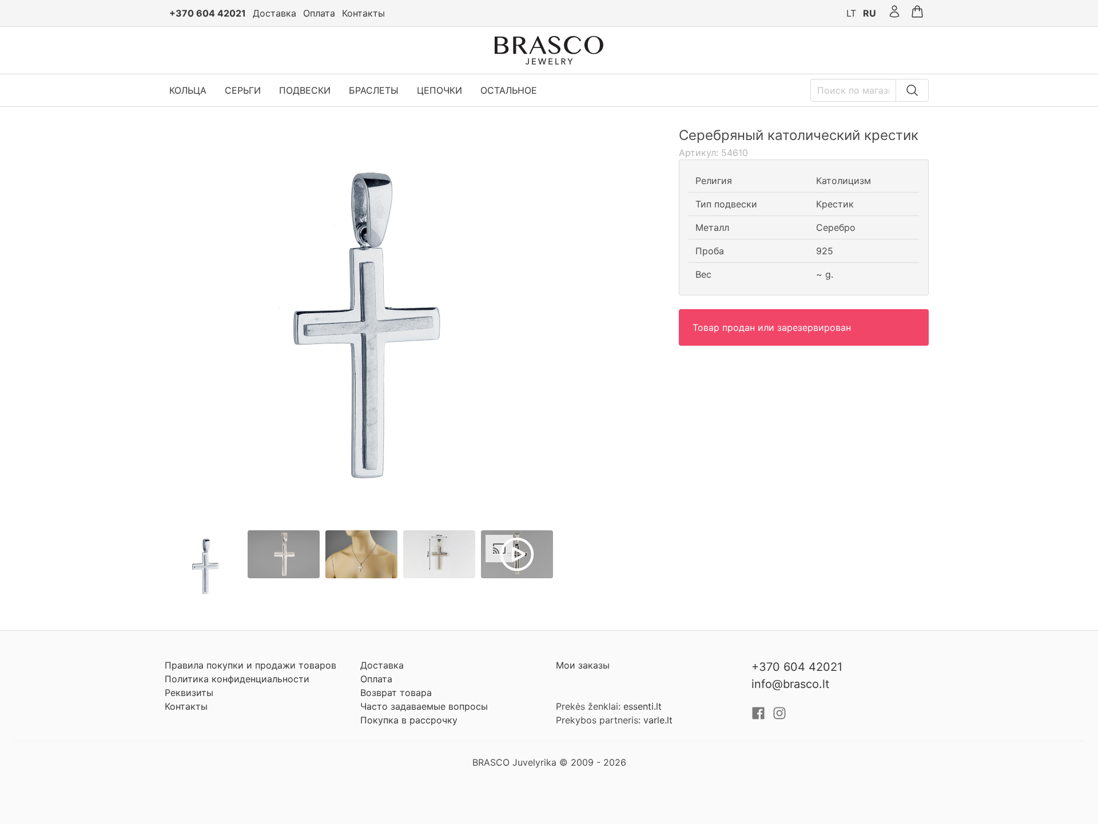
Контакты (363, 13)
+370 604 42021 (207, 13)
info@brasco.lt (790, 684)
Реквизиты (189, 692)
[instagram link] (779, 716)
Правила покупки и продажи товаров (250, 665)
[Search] (912, 90)
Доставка (274, 13)
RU (869, 13)
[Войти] (894, 13)
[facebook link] (759, 716)
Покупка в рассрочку (409, 720)
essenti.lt (642, 706)
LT (851, 13)
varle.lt (658, 720)
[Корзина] (917, 13)
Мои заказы (583, 665)
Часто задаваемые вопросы (424, 706)
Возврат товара (396, 692)
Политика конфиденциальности (237, 679)
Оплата (319, 13)
